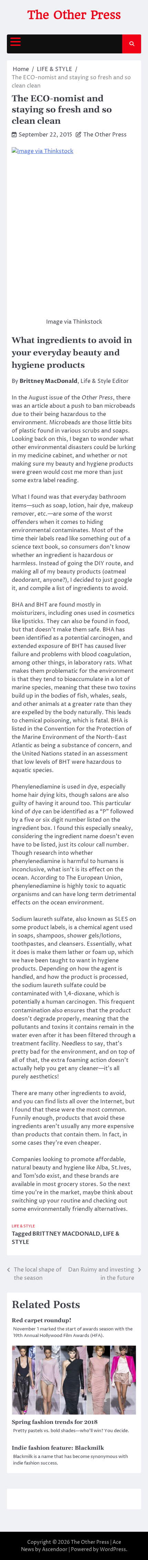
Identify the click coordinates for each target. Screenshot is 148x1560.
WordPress (113, 1549)
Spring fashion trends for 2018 (55, 1422)
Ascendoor (54, 1549)
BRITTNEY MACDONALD (66, 1234)
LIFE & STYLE (23, 1226)
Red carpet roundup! (41, 1320)
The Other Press (74, 15)
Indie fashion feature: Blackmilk (58, 1448)
